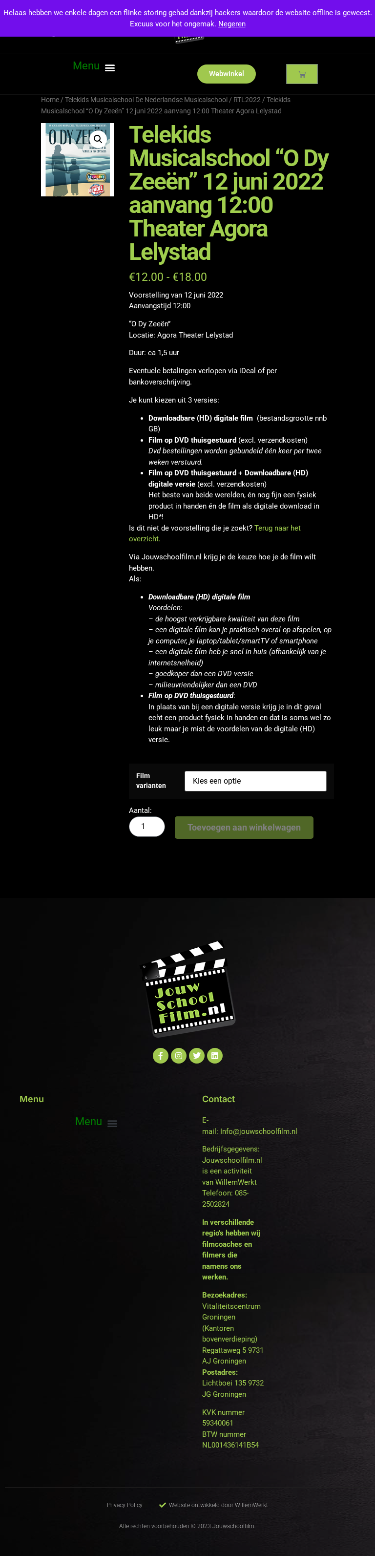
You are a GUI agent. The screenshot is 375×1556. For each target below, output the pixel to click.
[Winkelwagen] (302, 74)
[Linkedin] (215, 1056)
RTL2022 (247, 100)
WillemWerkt (236, 1182)
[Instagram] (179, 1056)
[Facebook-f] (160, 1056)
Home (50, 100)
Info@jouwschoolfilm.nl (258, 1131)
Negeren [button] (232, 24)
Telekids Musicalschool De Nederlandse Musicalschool (146, 100)
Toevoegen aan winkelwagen (244, 827)
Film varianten (151, 780)
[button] (94, 67)
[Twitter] (197, 1056)
